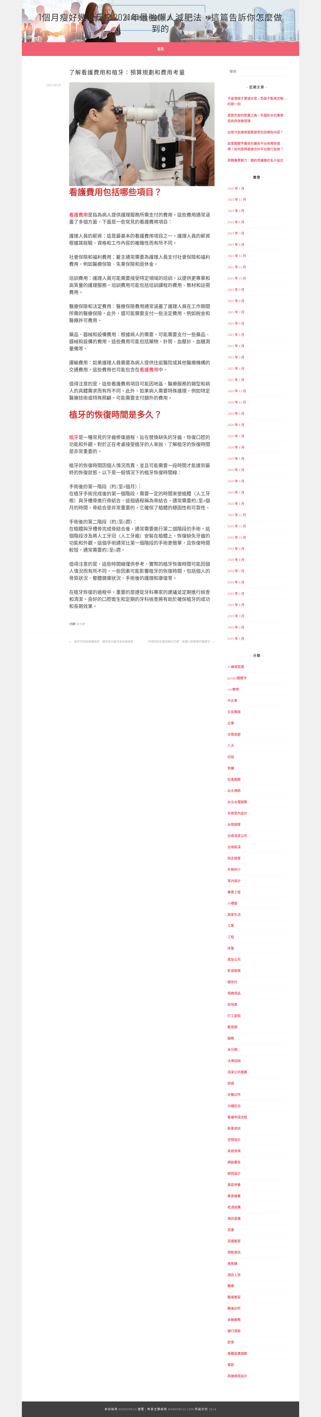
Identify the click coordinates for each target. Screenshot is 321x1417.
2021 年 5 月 (235, 335)
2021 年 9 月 (235, 289)
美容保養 (234, 1185)
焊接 (230, 1083)
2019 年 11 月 (236, 526)
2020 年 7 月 (235, 436)
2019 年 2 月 (235, 627)
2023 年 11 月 (236, 199)
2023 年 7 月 (235, 233)
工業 (230, 925)
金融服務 (234, 1319)
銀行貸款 (234, 1331)
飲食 (230, 1342)
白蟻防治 (234, 1106)
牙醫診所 (234, 1094)
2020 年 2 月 (235, 492)
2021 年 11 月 (236, 267)
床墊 (230, 948)
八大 (230, 745)
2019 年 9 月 (235, 549)
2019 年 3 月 (235, 616)
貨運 (230, 1230)
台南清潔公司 (237, 836)
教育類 (232, 1027)
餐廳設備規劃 (237, 1353)
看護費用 (78, 215)
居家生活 (234, 914)
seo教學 (233, 689)
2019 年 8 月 (235, 560)
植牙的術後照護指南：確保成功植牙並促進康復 (103, 641)
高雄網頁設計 (237, 1376)
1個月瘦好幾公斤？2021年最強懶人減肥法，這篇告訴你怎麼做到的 (160, 22)
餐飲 (230, 1365)
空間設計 (234, 1139)
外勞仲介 (234, 869)
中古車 (232, 700)
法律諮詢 (234, 1061)
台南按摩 (234, 824)
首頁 (160, 49)
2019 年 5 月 (235, 593)
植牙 (73, 437)
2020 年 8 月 (235, 425)
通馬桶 (232, 1263)
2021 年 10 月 (236, 278)
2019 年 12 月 (236, 515)
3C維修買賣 (235, 667)
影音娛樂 (234, 971)
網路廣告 (234, 1162)
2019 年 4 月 (235, 605)
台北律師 (234, 791)
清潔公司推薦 (237, 1072)
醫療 (230, 1286)
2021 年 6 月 (235, 323)
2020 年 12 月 (236, 391)
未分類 (80, 624)
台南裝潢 (234, 847)
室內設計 (234, 881)
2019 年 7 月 (235, 571)
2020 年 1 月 (235, 504)
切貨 (230, 757)
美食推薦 (234, 1196)
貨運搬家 (234, 1241)
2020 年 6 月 (235, 447)
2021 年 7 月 (235, 312)
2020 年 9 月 (235, 413)
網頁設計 (234, 1173)
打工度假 (234, 1016)
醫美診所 (234, 1308)
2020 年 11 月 (236, 402)
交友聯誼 (234, 712)
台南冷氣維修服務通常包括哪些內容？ (255, 132)
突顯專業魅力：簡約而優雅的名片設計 (255, 160)
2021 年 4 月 (235, 346)
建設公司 (234, 959)
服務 (230, 1038)
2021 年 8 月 (235, 301)
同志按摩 (234, 858)
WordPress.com (181, 1409)
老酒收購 (234, 1207)
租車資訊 (234, 1128)
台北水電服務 (237, 802)
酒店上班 (234, 1275)
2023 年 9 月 (235, 211)
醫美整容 (234, 1297)
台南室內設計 (237, 813)
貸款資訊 (234, 1252)
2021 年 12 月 (236, 256)
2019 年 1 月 (235, 638)
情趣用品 (234, 993)
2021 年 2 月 (235, 368)
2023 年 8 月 (235, 222)
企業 (230, 723)
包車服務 (234, 779)
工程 (230, 937)
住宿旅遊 (234, 734)
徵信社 (232, 982)
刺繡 (230, 768)
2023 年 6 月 (235, 244)
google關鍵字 (237, 678)
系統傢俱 (234, 1151)
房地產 (232, 1004)
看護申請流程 (237, 1117)
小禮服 (232, 903)
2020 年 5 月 (235, 458)
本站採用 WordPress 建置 (124, 1409)
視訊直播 (234, 1218)
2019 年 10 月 (236, 537)
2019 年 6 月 (235, 582)
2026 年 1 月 (235, 188)
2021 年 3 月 (235, 357)
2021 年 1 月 (235, 380)
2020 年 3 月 (235, 481)
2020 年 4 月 (235, 470)
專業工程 (234, 892)
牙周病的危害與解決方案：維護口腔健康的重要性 (179, 641)
